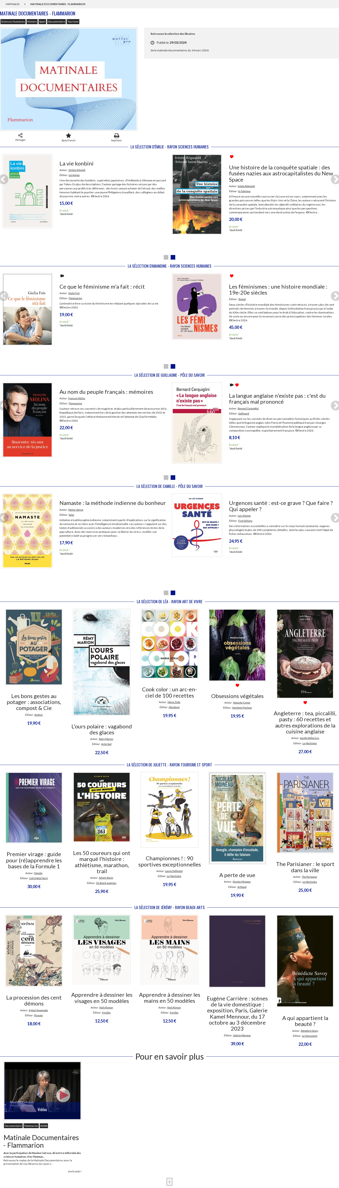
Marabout (174, 707)
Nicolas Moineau (242, 881)
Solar (71, 514)
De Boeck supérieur (106, 882)
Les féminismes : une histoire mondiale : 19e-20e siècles (278, 289)
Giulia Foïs (74, 293)
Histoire (32, 21)
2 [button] (173, 257)
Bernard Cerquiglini (248, 408)
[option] (85, 192)
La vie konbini (76, 163)
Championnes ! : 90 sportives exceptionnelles (169, 861)
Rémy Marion (106, 738)
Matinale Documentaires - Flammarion (41, 1141)
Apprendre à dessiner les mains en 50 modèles (169, 997)
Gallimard (243, 413)
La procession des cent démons (34, 1000)
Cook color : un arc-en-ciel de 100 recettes (169, 692)
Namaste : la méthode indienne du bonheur (112, 502)
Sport (42, 21)
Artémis (38, 714)
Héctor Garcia (75, 509)
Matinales (13, 4)
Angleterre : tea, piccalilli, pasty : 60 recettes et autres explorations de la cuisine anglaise (305, 722)
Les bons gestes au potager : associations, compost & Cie (34, 702)
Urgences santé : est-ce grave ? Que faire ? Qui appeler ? (281, 505)
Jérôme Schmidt (76, 169)
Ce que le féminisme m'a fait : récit (102, 286)
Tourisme (73, 21)
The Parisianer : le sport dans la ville (305, 867)
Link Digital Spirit (38, 878)
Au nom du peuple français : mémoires (106, 391)
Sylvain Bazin (106, 877)
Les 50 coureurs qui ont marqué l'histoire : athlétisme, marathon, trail (101, 861)
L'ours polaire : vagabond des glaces (101, 729)
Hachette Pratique (242, 707)
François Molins (76, 398)
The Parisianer (309, 876)
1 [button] (166, 257)
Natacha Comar (241, 702)
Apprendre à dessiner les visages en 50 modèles (101, 997)
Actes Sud (106, 743)
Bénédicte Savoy (309, 1030)
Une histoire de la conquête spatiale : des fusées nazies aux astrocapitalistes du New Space (281, 173)
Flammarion (75, 298)
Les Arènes (74, 175)
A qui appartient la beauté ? (305, 1020)
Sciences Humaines (13, 21)
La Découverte (309, 1035)
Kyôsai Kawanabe (38, 1010)
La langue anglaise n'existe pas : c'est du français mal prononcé (277, 398)
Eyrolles (106, 1012)
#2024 (43, 1125)
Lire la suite (74, 1171)
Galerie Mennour (242, 1035)
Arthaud (242, 886)
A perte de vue (237, 875)
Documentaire (56, 21)
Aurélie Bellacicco (309, 737)
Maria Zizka (174, 702)
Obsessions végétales (237, 696)
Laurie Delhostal (174, 870)
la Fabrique (244, 191)
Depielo (38, 873)
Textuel (242, 299)
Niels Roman (106, 1007)
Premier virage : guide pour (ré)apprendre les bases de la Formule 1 (34, 860)
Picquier (38, 1015)
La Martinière (310, 743)
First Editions (245, 520)
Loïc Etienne (244, 515)
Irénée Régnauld (246, 186)
